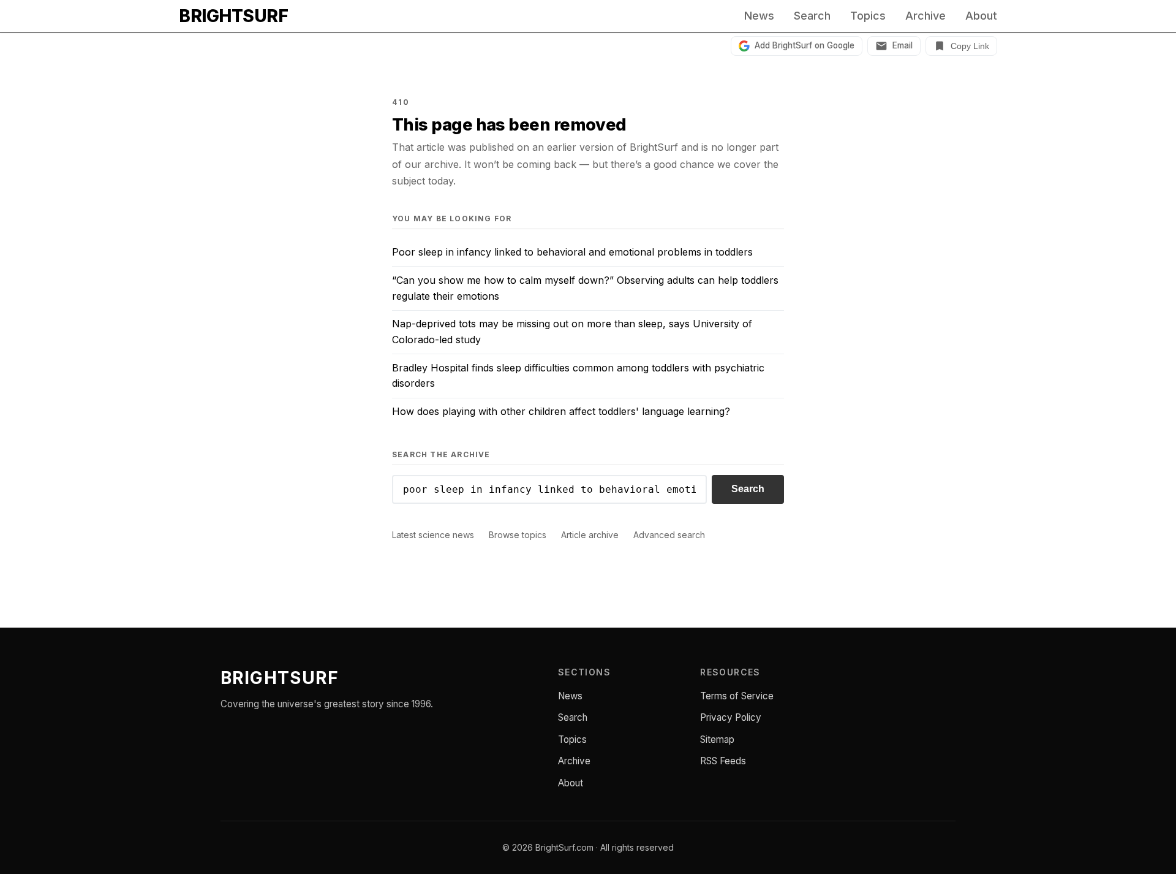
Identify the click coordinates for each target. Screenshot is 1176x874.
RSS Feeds (723, 761)
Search (812, 15)
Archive (925, 15)
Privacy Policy (730, 717)
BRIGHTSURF (233, 16)
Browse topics (517, 535)
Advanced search (669, 535)
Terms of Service (737, 696)
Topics (868, 15)
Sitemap (717, 739)
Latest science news (433, 535)
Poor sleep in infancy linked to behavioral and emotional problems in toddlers (572, 252)
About (981, 15)
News (759, 15)
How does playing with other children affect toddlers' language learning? (561, 411)
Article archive (590, 535)
